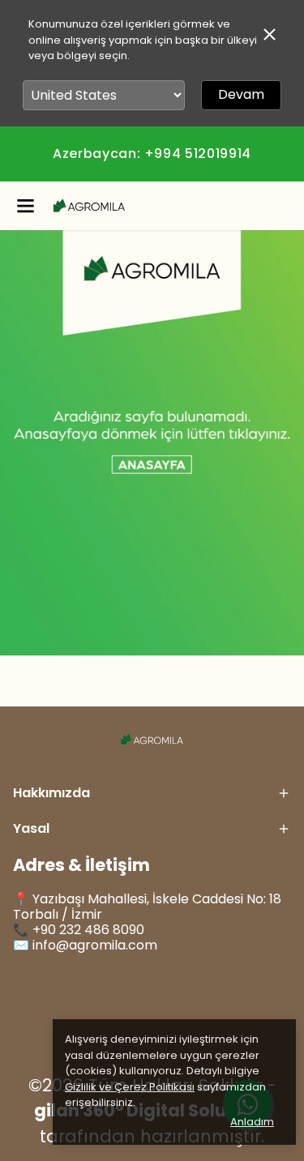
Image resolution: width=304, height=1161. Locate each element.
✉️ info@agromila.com (85, 945)
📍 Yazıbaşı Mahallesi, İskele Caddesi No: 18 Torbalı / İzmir (147, 907)
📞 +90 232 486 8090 (78, 929)
